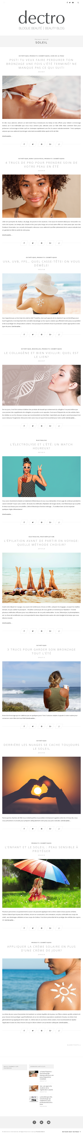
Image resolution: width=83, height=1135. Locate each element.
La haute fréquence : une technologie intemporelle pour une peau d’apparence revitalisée (47, 1075)
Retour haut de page (70, 1132)
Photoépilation (47, 537)
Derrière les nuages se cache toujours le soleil (42, 747)
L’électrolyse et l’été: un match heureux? (41, 446)
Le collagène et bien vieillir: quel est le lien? (41, 355)
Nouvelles (36, 349)
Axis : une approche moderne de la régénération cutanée (46, 1088)
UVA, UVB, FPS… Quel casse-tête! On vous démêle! (41, 263)
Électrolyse (41, 440)
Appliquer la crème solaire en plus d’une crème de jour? (41, 948)
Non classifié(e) (36, 158)
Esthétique (24, 56)
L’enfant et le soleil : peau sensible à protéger (41, 849)
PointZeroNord (40, 1131)
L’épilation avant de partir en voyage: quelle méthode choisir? (41, 543)
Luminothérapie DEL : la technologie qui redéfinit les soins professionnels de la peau (46, 1100)
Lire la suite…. (7, 136)
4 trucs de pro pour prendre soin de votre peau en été (41, 164)
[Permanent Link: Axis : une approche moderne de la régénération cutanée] (33, 1091)
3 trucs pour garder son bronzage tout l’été (41, 651)
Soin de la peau (57, 56)
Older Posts (73, 1045)
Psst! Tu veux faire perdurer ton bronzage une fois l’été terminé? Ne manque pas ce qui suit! (41, 64)
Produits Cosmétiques (40, 56)
